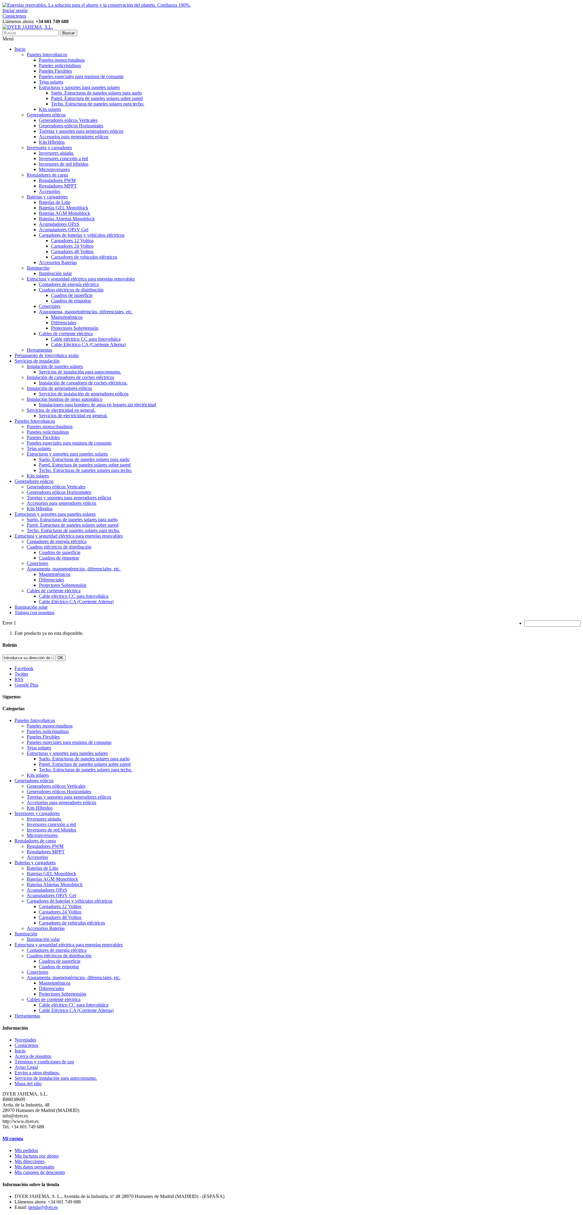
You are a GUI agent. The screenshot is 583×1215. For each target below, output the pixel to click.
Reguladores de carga (47, 174)
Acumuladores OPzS (59, 224)
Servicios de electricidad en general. (61, 410)
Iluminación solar (55, 273)
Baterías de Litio (54, 202)
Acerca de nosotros (33, 1056)
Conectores (49, 306)
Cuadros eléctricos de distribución (71, 289)
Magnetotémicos (67, 317)
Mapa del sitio (28, 1083)
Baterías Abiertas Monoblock (67, 218)
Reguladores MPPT (58, 185)
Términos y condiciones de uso (44, 1061)
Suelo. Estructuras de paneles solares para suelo (96, 92)
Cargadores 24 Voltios (72, 246)
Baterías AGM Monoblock (64, 213)
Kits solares (50, 109)
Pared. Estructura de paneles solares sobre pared (97, 98)
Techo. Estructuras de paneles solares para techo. (97, 103)
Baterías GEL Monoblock (63, 207)
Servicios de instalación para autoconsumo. (80, 371)
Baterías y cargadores (47, 196)
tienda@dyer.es (43, 1207)
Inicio (20, 49)
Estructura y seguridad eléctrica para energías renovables (81, 278)
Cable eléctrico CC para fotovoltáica (86, 339)
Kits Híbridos (52, 142)
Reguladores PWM (57, 180)
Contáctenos (14, 16)
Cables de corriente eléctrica (66, 333)
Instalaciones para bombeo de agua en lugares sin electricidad (97, 404)
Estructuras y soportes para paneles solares (79, 87)
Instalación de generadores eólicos (59, 388)
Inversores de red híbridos (63, 164)
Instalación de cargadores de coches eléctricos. (83, 382)
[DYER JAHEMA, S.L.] (27, 26)
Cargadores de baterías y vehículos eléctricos (81, 235)
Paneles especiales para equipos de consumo (81, 76)
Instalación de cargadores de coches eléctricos (70, 377)
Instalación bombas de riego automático (64, 399)
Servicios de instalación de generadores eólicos (83, 393)
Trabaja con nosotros (34, 612)
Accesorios (49, 191)
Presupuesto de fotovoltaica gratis (47, 355)
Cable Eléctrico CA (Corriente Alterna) (88, 344)
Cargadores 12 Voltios (72, 240)
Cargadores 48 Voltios (72, 251)
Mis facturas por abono (37, 1155)
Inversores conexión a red (63, 158)
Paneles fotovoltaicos (47, 54)
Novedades (25, 1039)
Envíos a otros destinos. (37, 1072)
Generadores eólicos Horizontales (71, 125)
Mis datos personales (34, 1166)
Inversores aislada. (56, 153)
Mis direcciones (30, 1161)
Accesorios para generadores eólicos (73, 136)
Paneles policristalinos (60, 65)
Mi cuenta (12, 1138)
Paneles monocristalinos (62, 60)
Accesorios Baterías (58, 262)
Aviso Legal (26, 1067)
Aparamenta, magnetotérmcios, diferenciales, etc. (86, 311)
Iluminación (38, 267)
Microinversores (54, 169)
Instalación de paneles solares (55, 366)
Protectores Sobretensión (74, 328)
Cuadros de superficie (72, 295)
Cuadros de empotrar (71, 300)
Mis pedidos (26, 1150)
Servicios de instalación (37, 360)
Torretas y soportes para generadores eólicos (81, 131)
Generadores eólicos (46, 114)
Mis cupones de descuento (40, 1172)
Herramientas (39, 350)
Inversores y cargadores (49, 147)
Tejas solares (51, 81)
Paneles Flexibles (55, 71)
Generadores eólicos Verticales (68, 120)
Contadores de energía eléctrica (69, 284)
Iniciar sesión (15, 10)
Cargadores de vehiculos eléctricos (84, 257)
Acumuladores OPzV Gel (63, 229)
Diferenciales (63, 322)
